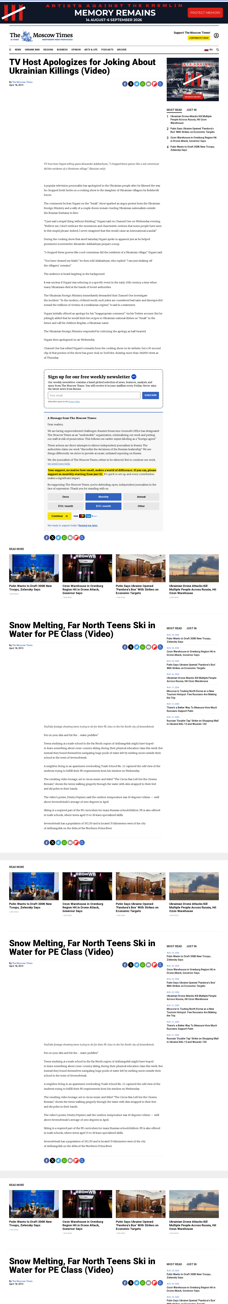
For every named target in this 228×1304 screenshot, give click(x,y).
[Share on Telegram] (136, 84)
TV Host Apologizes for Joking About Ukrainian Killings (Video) (82, 66)
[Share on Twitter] (131, 84)
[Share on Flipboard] (154, 84)
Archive (122, 49)
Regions (48, 49)
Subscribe (151, 395)
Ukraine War (32, 49)
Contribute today (199, 38)
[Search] (217, 50)
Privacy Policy (74, 401)
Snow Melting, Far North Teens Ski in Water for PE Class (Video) (82, 629)
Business (62, 49)
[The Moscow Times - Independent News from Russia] (41, 36)
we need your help (59, 463)
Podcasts (107, 49)
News (18, 49)
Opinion (76, 49)
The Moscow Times (22, 82)
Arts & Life (91, 49)
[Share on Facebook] (125, 84)
